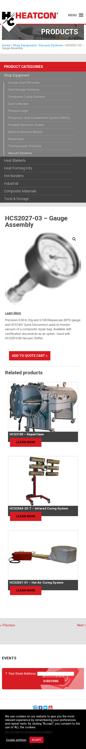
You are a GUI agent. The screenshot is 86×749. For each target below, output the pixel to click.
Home (6, 45)
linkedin (35, 708)
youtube (50, 708)
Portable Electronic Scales (26, 125)
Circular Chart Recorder (24, 82)
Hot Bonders (14, 176)
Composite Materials (20, 191)
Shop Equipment (24, 45)
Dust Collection (18, 104)
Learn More (13, 313)
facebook (40, 708)
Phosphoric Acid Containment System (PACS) (39, 118)
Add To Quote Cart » (29, 356)
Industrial (11, 183)
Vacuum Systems (51, 45)
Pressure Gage (18, 111)
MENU (72, 15)
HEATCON (30, 22)
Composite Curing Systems (26, 97)
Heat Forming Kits (18, 168)
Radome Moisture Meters (25, 132)
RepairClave (16, 139)
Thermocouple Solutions (24, 146)
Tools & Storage (16, 199)
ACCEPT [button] (36, 739)
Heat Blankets (15, 160)
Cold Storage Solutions (23, 89)
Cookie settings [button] (16, 740)
